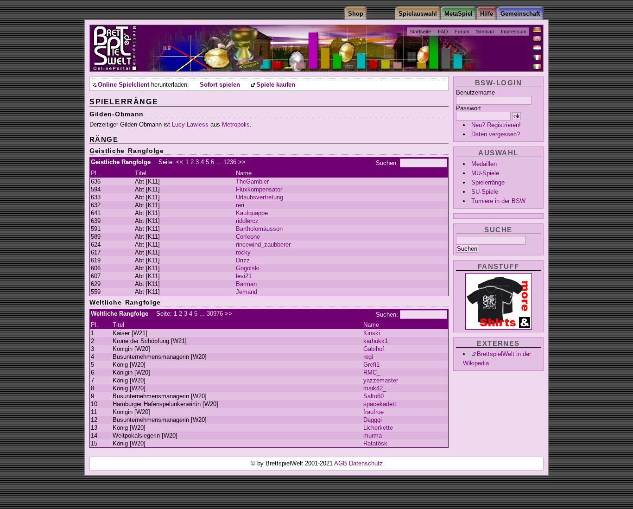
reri (240, 205)
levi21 (244, 276)
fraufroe (373, 411)
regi (368, 356)
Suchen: (387, 162)
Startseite (420, 31)
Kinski (371, 333)
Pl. (94, 173)
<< (180, 162)
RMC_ (371, 372)
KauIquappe (252, 213)
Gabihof (373, 348)
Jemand (246, 291)
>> (242, 162)
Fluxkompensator (259, 189)
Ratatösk (375, 443)
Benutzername (475, 92)
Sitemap (485, 31)
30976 (215, 313)
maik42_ (374, 388)
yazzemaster (380, 380)
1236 (229, 162)
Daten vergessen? (495, 134)
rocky (243, 252)
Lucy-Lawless (190, 124)
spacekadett (379, 404)
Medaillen (484, 163)
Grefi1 (371, 364)
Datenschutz (366, 463)
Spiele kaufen (275, 85)
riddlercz (247, 220)
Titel (140, 173)
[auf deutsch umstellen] (537, 29)
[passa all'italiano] (537, 66)
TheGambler (252, 181)
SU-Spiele (484, 191)
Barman (246, 283)
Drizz (243, 260)
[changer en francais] (537, 57)
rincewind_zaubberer (263, 244)
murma (372, 435)
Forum (462, 31)
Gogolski (248, 268)
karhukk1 (375, 340)
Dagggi (372, 419)
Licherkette (378, 427)
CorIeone (248, 236)
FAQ (443, 31)
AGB (341, 463)
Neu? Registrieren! (496, 124)
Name (244, 173)
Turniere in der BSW (498, 200)
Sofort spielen (220, 85)
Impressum (513, 31)
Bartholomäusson (259, 228)
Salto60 (373, 396)
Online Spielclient (123, 85)
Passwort (468, 108)
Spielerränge (488, 182)
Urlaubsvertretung (259, 197)
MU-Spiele (485, 173)
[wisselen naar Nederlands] (537, 48)
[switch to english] (537, 39)
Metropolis (236, 124)
